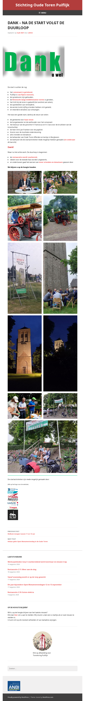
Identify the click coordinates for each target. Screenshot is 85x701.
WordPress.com (47, 697)
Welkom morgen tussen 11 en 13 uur (21, 532)
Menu (43, 13)
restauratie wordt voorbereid (24, 157)
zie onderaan (69, 140)
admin (30, 33)
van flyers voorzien (26, 95)
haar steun (28, 120)
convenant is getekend (22, 92)
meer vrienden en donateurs (51, 162)
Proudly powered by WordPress (18, 697)
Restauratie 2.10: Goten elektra (21, 592)
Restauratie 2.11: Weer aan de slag (22, 569)
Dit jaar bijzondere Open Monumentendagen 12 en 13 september (35, 585)
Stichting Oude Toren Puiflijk (42, 4)
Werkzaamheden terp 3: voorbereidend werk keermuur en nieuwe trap (37, 562)
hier (16, 615)
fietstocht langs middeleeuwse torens (28, 100)
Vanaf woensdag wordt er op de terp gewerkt (27, 577)
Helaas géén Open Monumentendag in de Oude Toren (28, 540)
